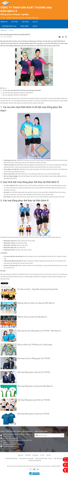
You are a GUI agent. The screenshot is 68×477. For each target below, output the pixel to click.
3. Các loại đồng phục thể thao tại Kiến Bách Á (14, 95)
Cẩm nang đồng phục (9, 26)
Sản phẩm (25, 22)
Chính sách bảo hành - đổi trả (43, 458)
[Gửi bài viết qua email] (60, 37)
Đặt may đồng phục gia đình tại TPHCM (33, 400)
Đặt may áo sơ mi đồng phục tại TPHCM (33, 358)
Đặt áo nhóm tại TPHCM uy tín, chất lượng (34, 345)
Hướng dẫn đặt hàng (11, 458)
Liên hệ (34, 26)
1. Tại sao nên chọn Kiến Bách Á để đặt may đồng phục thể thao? (21, 90)
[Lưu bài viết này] (66, 37)
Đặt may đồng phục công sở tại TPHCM (33, 372)
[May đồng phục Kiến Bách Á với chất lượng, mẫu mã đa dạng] (5, 3)
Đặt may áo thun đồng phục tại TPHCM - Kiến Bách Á (39, 331)
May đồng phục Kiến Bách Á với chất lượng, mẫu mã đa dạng (34, 466)
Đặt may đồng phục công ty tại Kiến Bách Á (35, 386)
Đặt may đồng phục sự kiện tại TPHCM (33, 414)
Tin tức (42, 455)
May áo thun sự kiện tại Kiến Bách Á (32, 317)
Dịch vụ (35, 22)
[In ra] (63, 37)
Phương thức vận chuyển (26, 458)
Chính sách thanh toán (35, 460)
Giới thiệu (14, 22)
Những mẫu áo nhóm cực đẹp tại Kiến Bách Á (36, 303)
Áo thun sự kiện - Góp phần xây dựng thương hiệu (37, 289)
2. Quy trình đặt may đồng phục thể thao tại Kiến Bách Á (17, 93)
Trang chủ (3, 22)
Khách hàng (24, 26)
